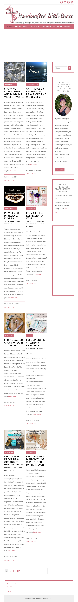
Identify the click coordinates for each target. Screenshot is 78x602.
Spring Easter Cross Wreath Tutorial (13, 343)
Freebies (67, 26)
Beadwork (57, 26)
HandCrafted (9, 180)
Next (18, 571)
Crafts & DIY (46, 26)
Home (9, 26)
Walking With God (31, 26)
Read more (59, 170)
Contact (9, 591)
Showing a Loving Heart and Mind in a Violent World (14, 92)
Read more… (14, 171)
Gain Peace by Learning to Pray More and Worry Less (36, 92)
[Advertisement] (39, 45)
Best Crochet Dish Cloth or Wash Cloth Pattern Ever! (35, 460)
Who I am (17, 26)
